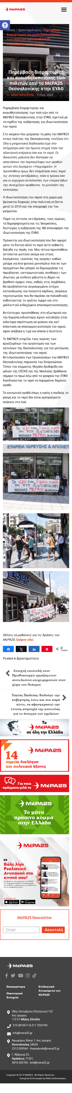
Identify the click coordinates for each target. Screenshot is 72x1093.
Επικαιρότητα (16, 987)
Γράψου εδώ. (25, 639)
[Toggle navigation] (64, 9)
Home (11, 30)
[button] (5, 25)
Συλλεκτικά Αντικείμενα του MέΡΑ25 (49, 991)
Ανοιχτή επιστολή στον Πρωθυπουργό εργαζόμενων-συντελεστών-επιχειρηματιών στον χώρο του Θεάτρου (39, 678)
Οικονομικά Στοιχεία (15, 995)
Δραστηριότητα (29, 30)
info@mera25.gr (22, 1033)
